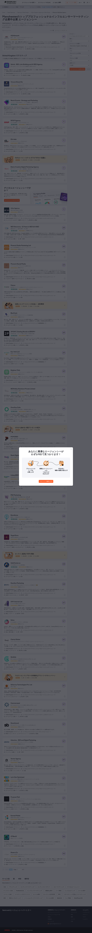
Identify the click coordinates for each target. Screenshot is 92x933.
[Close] (71, 449)
